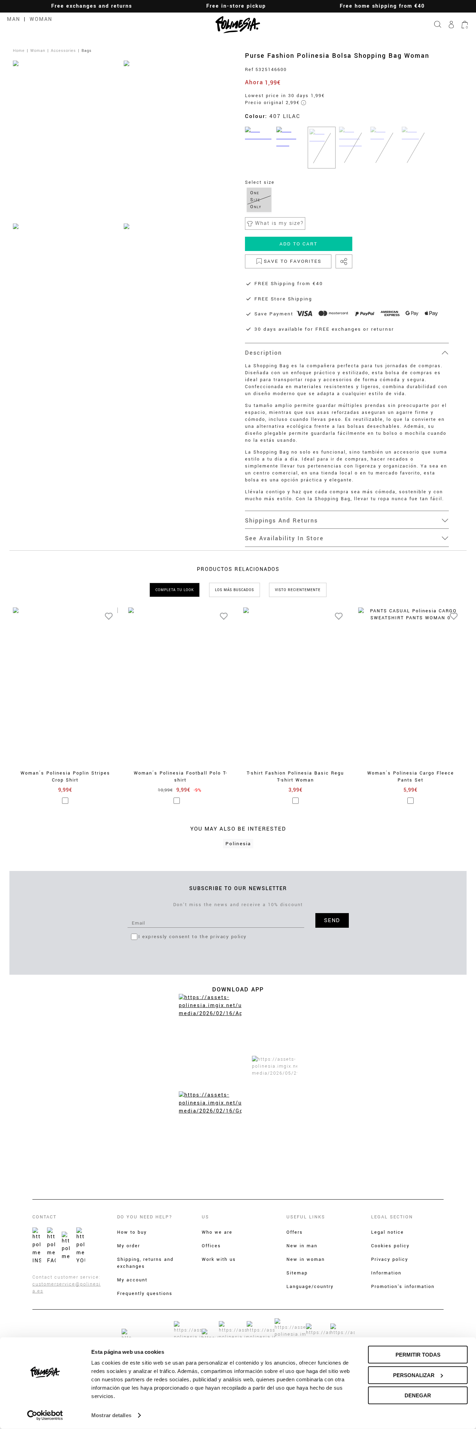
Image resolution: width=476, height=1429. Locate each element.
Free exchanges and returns (91, 6)
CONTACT (44, 1217)
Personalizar (414, 1375)
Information (386, 1273)
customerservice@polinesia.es (66, 1287)
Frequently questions (144, 1293)
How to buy (132, 1232)
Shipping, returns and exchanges (145, 1263)
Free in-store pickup (236, 6)
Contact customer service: (66, 1277)
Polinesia (238, 843)
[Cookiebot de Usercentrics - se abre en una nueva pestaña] (45, 1415)
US (205, 1217)
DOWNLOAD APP (238, 990)
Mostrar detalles (111, 1415)
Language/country (309, 1286)
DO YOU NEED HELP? (144, 1217)
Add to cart (298, 244)
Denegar (418, 1395)
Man (13, 19)
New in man (301, 1246)
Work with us (219, 1259)
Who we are (217, 1232)
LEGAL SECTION (392, 1217)
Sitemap (297, 1273)
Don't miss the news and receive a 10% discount (238, 905)
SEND (332, 920)
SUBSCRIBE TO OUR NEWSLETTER (238, 888)
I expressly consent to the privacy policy (192, 936)
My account (132, 1280)
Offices (211, 1246)
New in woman (305, 1259)
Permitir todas (418, 1355)
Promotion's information (403, 1286)
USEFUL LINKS (305, 1217)
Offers (294, 1232)
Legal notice (387, 1232)
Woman (41, 19)
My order (128, 1246)
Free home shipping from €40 (382, 6)
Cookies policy (390, 1246)
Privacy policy (389, 1259)
